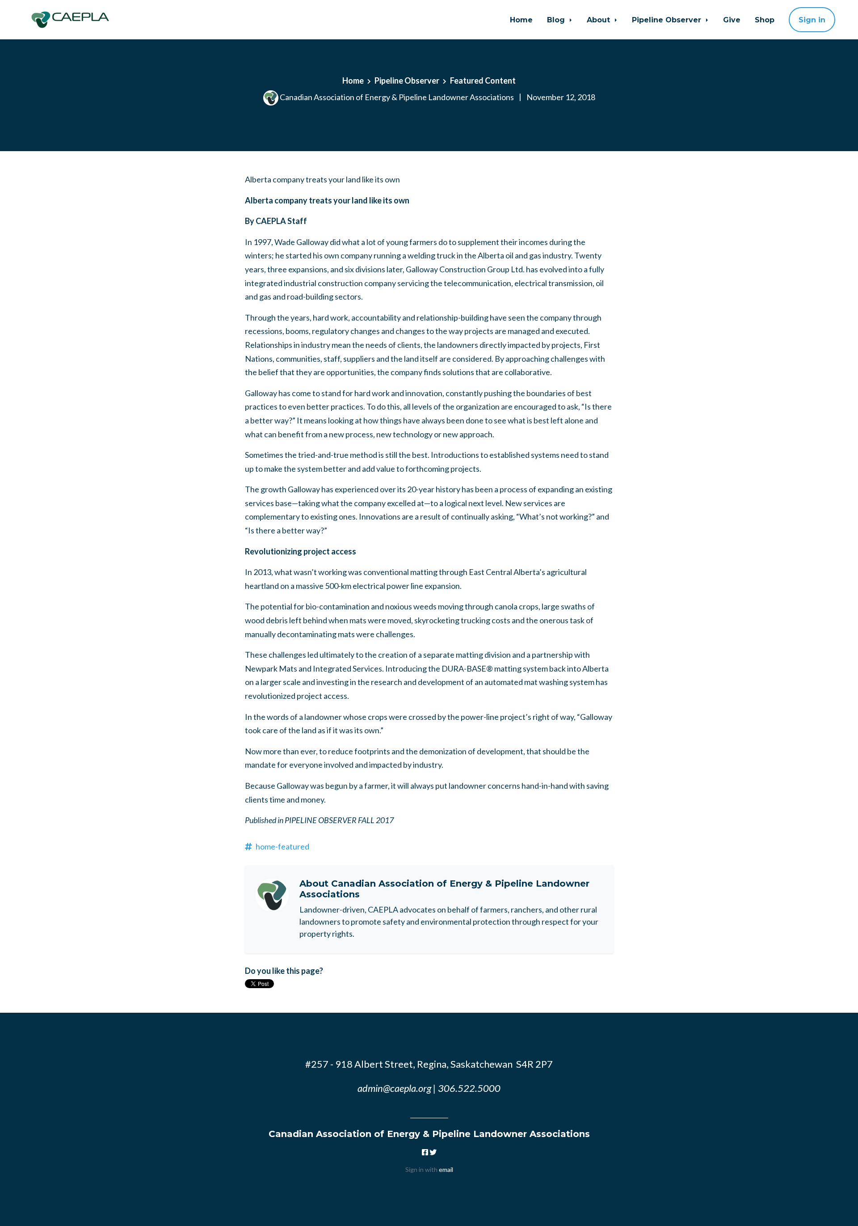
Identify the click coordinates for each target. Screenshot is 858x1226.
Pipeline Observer (667, 19)
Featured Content (483, 80)
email (446, 1169)
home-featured (282, 846)
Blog (557, 19)
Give (731, 19)
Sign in (812, 19)
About (599, 19)
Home (521, 19)
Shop (764, 19)
